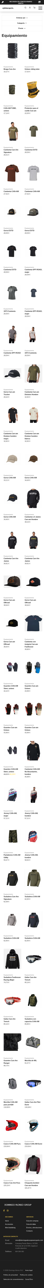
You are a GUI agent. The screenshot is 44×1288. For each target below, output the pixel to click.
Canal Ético (29, 1279)
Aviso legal (28, 1270)
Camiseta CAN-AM (11, 191)
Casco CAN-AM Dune (33, 1144)
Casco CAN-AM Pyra (12, 1144)
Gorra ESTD (8, 230)
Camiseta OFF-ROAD (12, 353)
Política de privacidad (10, 1275)
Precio (21, 28)
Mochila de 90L (31, 1060)
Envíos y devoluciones (34, 1227)
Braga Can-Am (10, 69)
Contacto (29, 1231)
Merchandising (10, 1227)
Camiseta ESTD (31, 150)
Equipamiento (8, 67)
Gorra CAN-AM (10, 478)
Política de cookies (26, 1275)
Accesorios (9, 1224)
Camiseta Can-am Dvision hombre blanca (32, 436)
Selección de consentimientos (13, 1279)
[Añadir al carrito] (12, 60)
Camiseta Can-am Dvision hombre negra (11, 436)
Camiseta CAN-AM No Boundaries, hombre (32, 771)
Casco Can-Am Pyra (12, 1183)
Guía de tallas (31, 1224)
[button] (17, 60)
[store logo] (8, 8)
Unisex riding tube (32, 69)
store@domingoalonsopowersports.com (29, 1240)
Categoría (21, 23)
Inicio (7, 1221)
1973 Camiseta (9, 311)
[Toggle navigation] (40, 8)
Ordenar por (21, 18)
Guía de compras (32, 1221)
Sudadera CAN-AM (32, 896)
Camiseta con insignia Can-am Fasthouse (31, 644)
